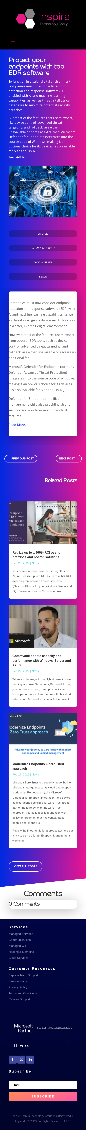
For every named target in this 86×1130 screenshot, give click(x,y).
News (43, 276)
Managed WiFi (18, 945)
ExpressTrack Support (23, 975)
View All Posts (25, 866)
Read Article (17, 156)
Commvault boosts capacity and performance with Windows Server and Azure (41, 660)
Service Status (18, 981)
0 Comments (43, 262)
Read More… (18, 425)
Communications (20, 939)
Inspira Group (45, 248)
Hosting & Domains (21, 951)
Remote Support (19, 999)
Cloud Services (19, 957)
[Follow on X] (21, 1060)
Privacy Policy (18, 987)
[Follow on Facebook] (13, 1060)
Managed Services (21, 933)
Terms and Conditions (23, 993)
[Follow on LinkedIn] (30, 1060)
